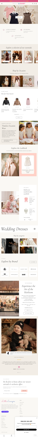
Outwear (21, 413)
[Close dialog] (37, 418)
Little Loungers (5, 432)
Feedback (2, 422)
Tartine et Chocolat (32, 208)
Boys (20, 408)
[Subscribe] (24, 391)
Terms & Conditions (4, 427)
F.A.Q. (2, 421)
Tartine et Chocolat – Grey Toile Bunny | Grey (32, 210)
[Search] (32, 3)
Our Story (2, 418)
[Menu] (1, 3)
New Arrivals (22, 402)
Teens (21, 410)
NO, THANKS (26, 432)
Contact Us (3, 419)
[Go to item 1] (11, 165)
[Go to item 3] (20, 372)
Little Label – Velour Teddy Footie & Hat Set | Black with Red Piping (20, 352)
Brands (21, 411)
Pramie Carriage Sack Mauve (28, 109)
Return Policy (3, 425)
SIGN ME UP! (26, 429)
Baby (20, 405)
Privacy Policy (16, 393)
